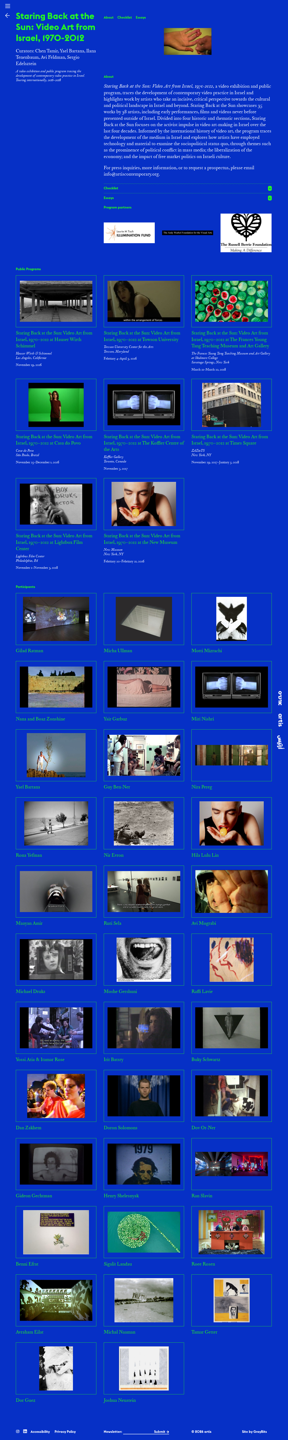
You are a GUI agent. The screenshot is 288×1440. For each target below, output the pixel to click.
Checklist (124, 17)
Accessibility (40, 1431)
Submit (159, 1431)
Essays (141, 17)
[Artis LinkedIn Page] (25, 1431)
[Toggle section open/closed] (188, 188)
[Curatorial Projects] (7, 15)
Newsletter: (113, 1431)
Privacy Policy (65, 1431)
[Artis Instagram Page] (17, 1431)
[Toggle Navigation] (7, 6)
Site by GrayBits (254, 1431)
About (109, 17)
